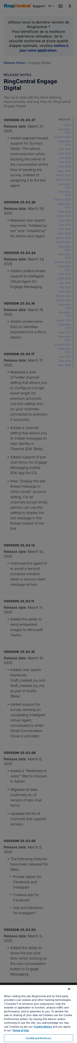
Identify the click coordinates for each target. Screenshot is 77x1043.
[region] (38, 1014)
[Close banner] (69, 989)
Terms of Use (20, 1030)
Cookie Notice (43, 1026)
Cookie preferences (38, 1038)
